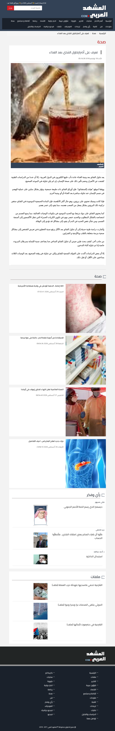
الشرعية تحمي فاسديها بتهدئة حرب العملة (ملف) (77, 585)
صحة (13, 21)
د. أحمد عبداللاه (99, 551)
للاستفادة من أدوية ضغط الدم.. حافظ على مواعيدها (42, 338)
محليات (89, 21)
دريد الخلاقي (100, 529)
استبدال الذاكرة (94, 556)
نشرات (59, 26)
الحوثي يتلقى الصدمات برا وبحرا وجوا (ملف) (80, 605)
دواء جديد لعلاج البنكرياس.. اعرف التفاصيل (46, 441)
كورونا (73, 21)
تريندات (77, 26)
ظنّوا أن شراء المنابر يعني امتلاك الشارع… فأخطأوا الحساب (77, 536)
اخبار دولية (52, 21)
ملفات (95, 576)
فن (101, 26)
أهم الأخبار (99, 21)
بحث (10, 8)
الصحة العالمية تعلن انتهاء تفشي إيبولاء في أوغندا (42, 389)
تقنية (95, 26)
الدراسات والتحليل (34, 26)
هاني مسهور (99, 502)
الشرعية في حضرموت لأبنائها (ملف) (84, 624)
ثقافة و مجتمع (23, 21)
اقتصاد (42, 21)
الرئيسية (108, 21)
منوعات (108, 26)
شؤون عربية (63, 21)
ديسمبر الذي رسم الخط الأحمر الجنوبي (83, 507)
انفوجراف (68, 26)
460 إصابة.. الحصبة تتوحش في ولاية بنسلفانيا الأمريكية (41, 286)
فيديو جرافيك (48, 26)
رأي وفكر (86, 26)
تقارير (81, 21)
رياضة (35, 21)
